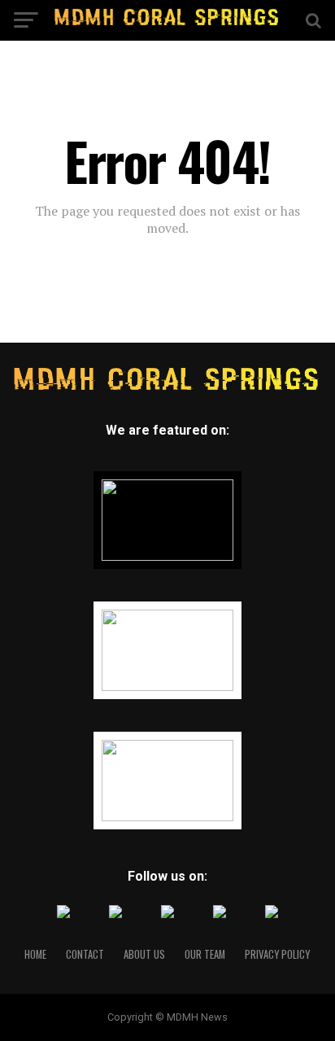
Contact (85, 954)
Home (35, 954)
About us (144, 954)
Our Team (205, 954)
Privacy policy (277, 954)
